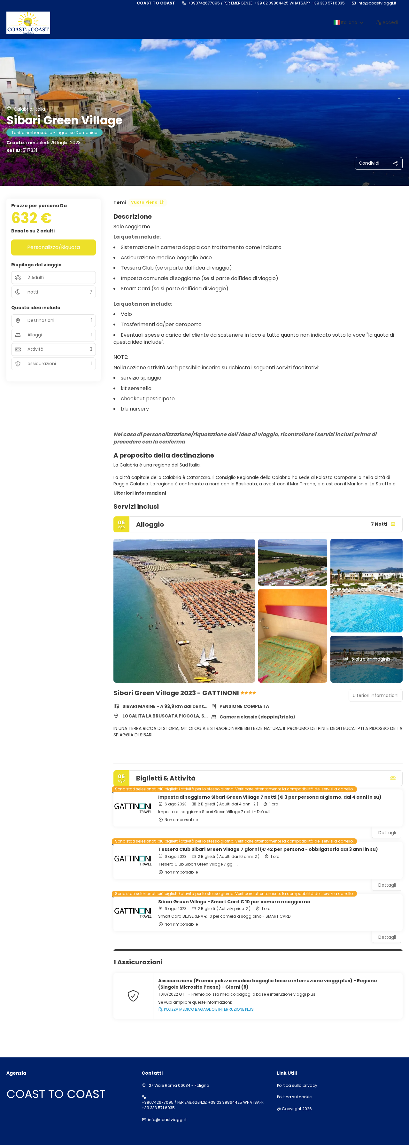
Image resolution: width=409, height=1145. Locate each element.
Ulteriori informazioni (139, 493)
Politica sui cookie (294, 1097)
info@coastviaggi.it (377, 3)
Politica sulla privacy (297, 1085)
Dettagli (387, 832)
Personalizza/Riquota (53, 247)
